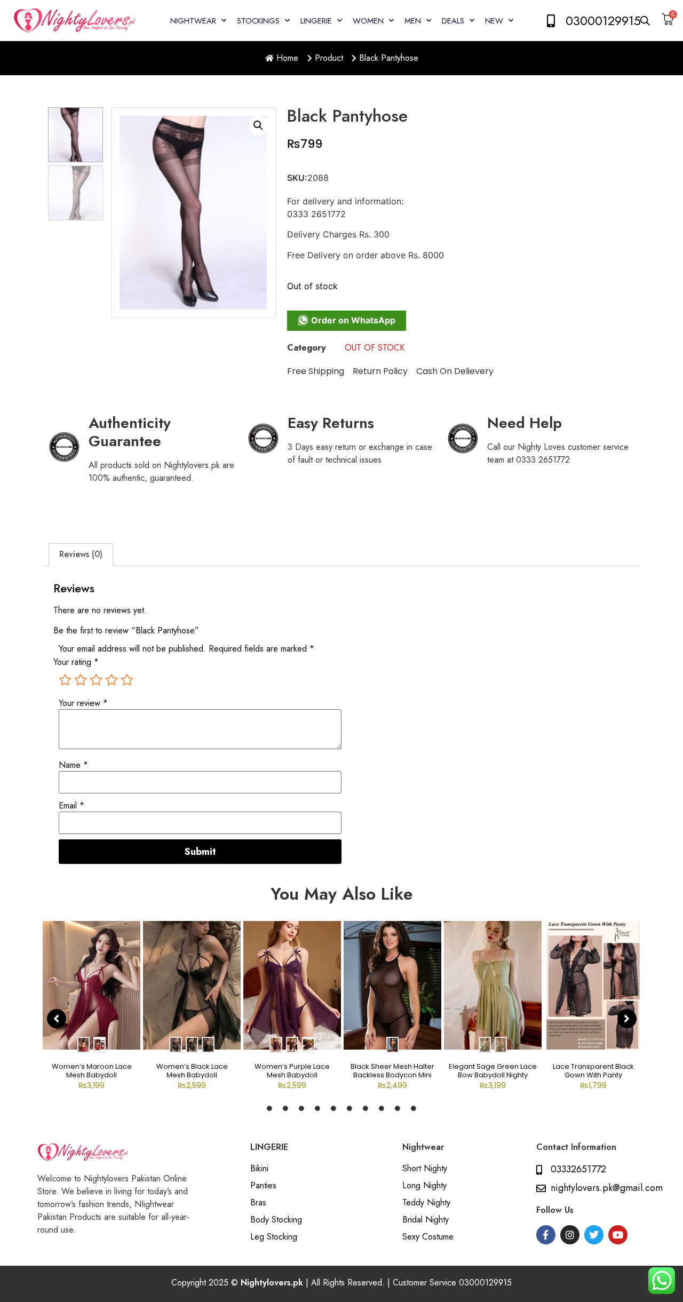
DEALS (453, 21)
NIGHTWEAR (193, 21)
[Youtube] (618, 1234)
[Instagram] (569, 1234)
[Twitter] (593, 1234)
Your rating (76, 662)
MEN (412, 21)
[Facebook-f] (545, 1234)
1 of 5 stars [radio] (65, 679)
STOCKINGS (258, 21)
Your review (83, 703)
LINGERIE (316, 21)
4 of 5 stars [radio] (111, 679)
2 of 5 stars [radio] (80, 679)
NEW (494, 21)
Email (71, 805)
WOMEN (368, 21)
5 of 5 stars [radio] (127, 679)
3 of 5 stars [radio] (96, 679)
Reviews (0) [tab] (80, 554)
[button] (258, 125)
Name (73, 765)
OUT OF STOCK (374, 348)
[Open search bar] (645, 20)
